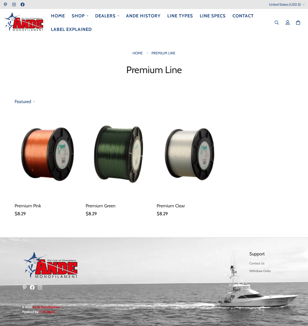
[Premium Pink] (47, 154)
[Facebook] (23, 4)
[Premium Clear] (189, 154)
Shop (78, 15)
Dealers (105, 15)
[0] (298, 22)
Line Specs (213, 15)
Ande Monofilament (46, 307)
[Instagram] (14, 4)
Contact (243, 15)
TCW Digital (47, 312)
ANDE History (143, 15)
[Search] (277, 23)
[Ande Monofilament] (23, 22)
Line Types (180, 15)
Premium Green (100, 205)
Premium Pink (28, 205)
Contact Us (256, 263)
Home (58, 15)
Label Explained (71, 29)
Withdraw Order (260, 271)
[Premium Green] (118, 154)
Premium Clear (171, 205)
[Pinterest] (5, 4)
